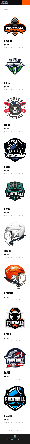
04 (17, 430)
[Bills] (15, 66)
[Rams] (15, 192)
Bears (7, 334)
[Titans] (15, 234)
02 (12, 430)
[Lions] (15, 108)
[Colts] (15, 150)
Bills (7, 83)
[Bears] (15, 318)
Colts (7, 167)
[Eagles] (15, 358)
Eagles (8, 372)
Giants (8, 416)
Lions (7, 124)
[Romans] (15, 277)
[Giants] (15, 398)
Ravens (8, 41)
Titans (7, 251)
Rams (7, 209)
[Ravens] (15, 26)
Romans (8, 293)
